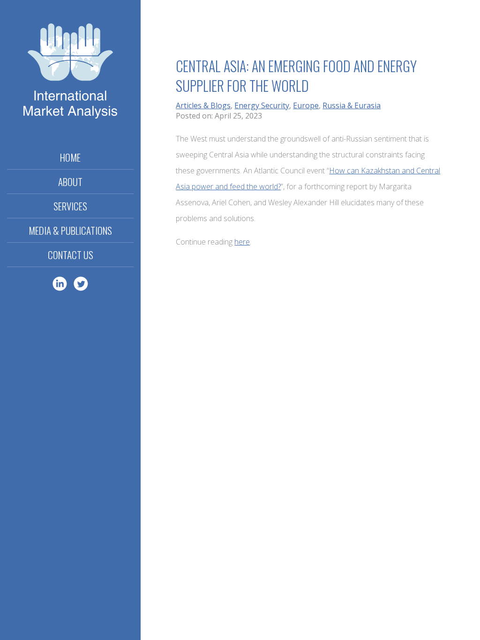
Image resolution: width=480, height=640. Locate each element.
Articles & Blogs (203, 105)
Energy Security (261, 105)
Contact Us (70, 254)
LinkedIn (59, 283)
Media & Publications (70, 230)
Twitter (81, 283)
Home (70, 157)
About (70, 181)
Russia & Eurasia (351, 105)
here (242, 242)
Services (70, 206)
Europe (306, 105)
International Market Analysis (70, 72)
